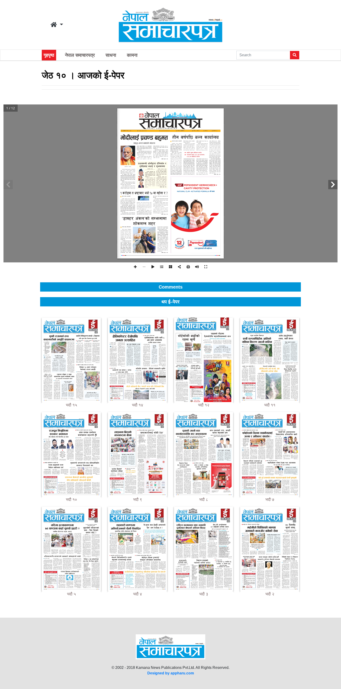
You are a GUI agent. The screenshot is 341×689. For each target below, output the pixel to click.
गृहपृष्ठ (49, 55)
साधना (111, 55)
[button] (57, 25)
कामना (132, 55)
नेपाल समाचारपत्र (80, 55)
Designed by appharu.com (170, 673)
